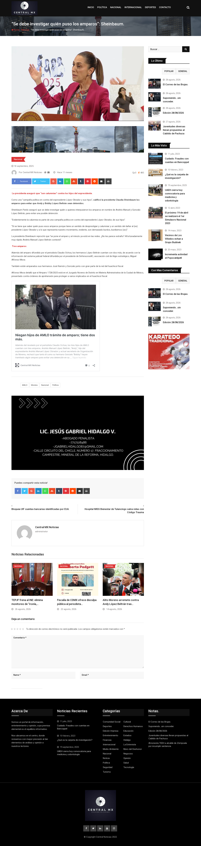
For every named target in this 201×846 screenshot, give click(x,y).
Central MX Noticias (47, 527)
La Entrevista (129, 744)
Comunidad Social (111, 721)
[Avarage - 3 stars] (17, 628)
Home (16, 30)
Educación (128, 731)
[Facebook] (18, 491)
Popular (168, 71)
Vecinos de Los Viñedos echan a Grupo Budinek (174, 239)
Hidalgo (127, 740)
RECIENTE (155, 71)
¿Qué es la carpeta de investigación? (74, 740)
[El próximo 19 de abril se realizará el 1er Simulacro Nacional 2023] (155, 212)
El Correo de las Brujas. (175, 84)
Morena (34, 385)
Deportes (150, 7)
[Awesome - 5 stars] (23, 628)
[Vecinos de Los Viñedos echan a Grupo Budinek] (155, 235)
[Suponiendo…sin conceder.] (154, 96)
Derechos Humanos (133, 726)
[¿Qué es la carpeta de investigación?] (155, 172)
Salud (126, 762)
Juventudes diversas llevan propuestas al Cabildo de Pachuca (174, 130)
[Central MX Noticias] (48, 172)
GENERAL (182, 71)
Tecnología (128, 767)
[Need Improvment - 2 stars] (14, 628)
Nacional (115, 7)
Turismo (107, 772)
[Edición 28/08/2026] (154, 112)
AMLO (24, 385)
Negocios (128, 753)
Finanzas (107, 740)
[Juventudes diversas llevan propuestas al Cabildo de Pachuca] (154, 126)
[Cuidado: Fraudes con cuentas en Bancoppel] (155, 158)
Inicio (91, 7)
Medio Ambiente (111, 749)
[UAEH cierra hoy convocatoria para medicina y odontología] (155, 190)
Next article (137, 505)
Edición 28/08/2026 (173, 112)
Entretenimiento (110, 735)
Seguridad (107, 767)
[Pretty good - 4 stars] (20, 628)
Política (102, 7)
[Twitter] (25, 491)
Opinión (127, 758)
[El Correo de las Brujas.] (154, 84)
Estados (127, 735)
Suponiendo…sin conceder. (161, 726)
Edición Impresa (110, 731)
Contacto (165, 7)
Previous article (20, 505)
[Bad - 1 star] (11, 628)
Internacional (133, 7)
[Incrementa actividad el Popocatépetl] (155, 254)
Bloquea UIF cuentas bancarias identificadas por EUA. (40, 509)
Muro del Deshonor (132, 749)
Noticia (106, 758)
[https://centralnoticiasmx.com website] (45, 172)
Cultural (127, 721)
